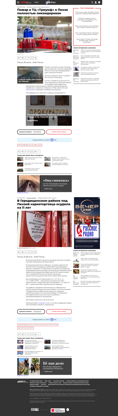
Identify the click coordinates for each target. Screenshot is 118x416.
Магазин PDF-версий (58, 381)
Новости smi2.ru (23, 193)
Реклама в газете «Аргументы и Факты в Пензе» (76, 382)
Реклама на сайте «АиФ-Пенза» (38, 382)
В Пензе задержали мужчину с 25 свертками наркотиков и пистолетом (34, 353)
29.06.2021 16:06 (21, 7)
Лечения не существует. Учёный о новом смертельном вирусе (90, 73)
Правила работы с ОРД (55, 382)
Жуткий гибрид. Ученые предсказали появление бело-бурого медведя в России (91, 254)
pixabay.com (20, 53)
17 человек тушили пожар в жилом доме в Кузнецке (32, 169)
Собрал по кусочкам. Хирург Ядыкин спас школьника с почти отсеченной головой (91, 51)
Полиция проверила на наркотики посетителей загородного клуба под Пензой (60, 342)
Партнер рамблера (45, 409)
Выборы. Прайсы (34, 384)
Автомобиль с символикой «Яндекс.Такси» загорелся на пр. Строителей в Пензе (61, 159)
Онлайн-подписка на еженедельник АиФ (77, 381)
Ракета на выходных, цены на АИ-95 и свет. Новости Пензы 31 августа (87, 26)
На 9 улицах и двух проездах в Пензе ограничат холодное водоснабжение (87, 12)
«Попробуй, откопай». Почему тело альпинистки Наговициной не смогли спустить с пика (90, 69)
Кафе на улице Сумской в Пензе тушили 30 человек (33, 158)
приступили (30, 89)
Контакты (43, 384)
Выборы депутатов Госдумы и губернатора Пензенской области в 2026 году (69, 384)
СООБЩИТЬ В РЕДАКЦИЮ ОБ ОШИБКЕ (39, 386)
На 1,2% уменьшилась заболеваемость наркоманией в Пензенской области (60, 347)
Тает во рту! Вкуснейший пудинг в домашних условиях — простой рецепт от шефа (90, 266)
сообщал (42, 303)
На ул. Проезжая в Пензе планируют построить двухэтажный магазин (87, 33)
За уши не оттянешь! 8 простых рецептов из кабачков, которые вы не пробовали (91, 271)
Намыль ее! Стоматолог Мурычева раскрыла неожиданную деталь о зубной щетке (90, 80)
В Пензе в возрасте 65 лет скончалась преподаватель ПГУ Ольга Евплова (87, 20)
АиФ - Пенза (32, 248)
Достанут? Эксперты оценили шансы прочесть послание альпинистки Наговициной (91, 283)
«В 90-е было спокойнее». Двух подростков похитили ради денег (90, 259)
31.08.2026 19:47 (21, 198)
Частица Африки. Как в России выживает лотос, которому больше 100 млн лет (90, 277)
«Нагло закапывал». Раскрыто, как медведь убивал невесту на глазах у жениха (90, 57)
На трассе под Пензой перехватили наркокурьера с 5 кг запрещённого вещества (34, 342)
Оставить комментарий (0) (59, 132)
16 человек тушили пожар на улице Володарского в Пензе (60, 163)
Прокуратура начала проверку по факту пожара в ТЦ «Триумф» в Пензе (46, 116)
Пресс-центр (48, 381)
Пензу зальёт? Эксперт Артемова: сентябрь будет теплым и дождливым (87, 40)
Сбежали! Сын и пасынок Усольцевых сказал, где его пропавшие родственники (91, 63)
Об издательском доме (36, 381)
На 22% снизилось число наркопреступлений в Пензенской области (31, 347)
